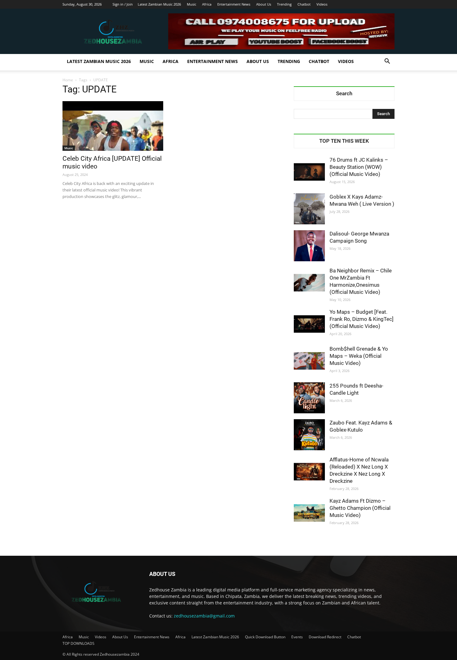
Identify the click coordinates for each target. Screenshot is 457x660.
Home (67, 80)
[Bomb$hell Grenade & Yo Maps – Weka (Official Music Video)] (309, 360)
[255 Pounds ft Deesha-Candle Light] (309, 397)
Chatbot (304, 4)
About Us (263, 4)
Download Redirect (325, 637)
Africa (206, 4)
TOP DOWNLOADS (78, 643)
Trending (284, 4)
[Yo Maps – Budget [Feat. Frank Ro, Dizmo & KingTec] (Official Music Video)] (309, 323)
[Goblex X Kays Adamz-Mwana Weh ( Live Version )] (309, 208)
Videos (321, 4)
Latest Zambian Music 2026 (159, 4)
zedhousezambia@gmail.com (204, 616)
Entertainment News (233, 4)
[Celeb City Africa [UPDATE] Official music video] (112, 126)
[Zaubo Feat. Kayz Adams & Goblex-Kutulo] (309, 434)
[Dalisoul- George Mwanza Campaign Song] (309, 245)
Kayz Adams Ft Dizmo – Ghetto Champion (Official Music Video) (360, 508)
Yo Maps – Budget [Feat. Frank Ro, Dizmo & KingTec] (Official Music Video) (362, 319)
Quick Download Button (265, 637)
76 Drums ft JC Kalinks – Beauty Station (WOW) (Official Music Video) (359, 167)
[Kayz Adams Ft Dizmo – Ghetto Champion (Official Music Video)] (309, 512)
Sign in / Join (123, 4)
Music (191, 4)
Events (297, 637)
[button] (387, 62)
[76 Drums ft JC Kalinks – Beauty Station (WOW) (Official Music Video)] (309, 171)
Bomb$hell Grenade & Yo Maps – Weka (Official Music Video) (359, 356)
